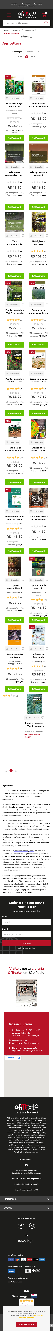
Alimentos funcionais (38, 655)
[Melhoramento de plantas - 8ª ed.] (14, 498)
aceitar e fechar (26, 1324)
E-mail (5, 929)
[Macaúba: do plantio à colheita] (38, 85)
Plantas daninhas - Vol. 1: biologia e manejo (14, 381)
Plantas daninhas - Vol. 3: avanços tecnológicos (34, 726)
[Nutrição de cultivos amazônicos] (38, 222)
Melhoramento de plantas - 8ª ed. (14, 518)
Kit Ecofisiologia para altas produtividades (14, 106)
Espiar (12, 98)
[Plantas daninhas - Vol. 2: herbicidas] (14, 291)
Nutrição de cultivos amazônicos (38, 244)
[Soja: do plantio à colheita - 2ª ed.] (38, 360)
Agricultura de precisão (38, 587)
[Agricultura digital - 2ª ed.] (38, 429)
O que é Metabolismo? (14, 587)
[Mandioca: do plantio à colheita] (14, 429)
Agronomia (16, 30)
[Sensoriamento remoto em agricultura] (14, 635)
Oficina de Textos (11, 33)
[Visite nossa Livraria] (26, 1113)
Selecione (29, 51)
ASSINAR (26, 943)
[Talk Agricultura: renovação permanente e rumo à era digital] (38, 153)
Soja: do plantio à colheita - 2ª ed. (39, 380)
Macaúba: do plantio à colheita (38, 105)
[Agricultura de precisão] (38, 566)
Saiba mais (14, 138)
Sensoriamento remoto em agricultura (14, 657)
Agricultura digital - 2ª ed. (38, 449)
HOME (6, 30)
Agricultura (29, 30)
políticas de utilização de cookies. (31, 1316)
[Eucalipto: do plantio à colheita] (38, 291)
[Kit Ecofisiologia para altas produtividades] (14, 85)
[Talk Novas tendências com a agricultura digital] (14, 153)
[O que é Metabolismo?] (14, 566)
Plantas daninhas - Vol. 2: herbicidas (14, 311)
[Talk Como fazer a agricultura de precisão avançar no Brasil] (38, 498)
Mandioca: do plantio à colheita (14, 449)
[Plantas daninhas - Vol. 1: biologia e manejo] (14, 360)
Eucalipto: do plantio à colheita (38, 311)
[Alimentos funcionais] (38, 635)
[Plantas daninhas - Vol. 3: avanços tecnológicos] (34, 704)
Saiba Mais (31, 6)
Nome (4, 916)
